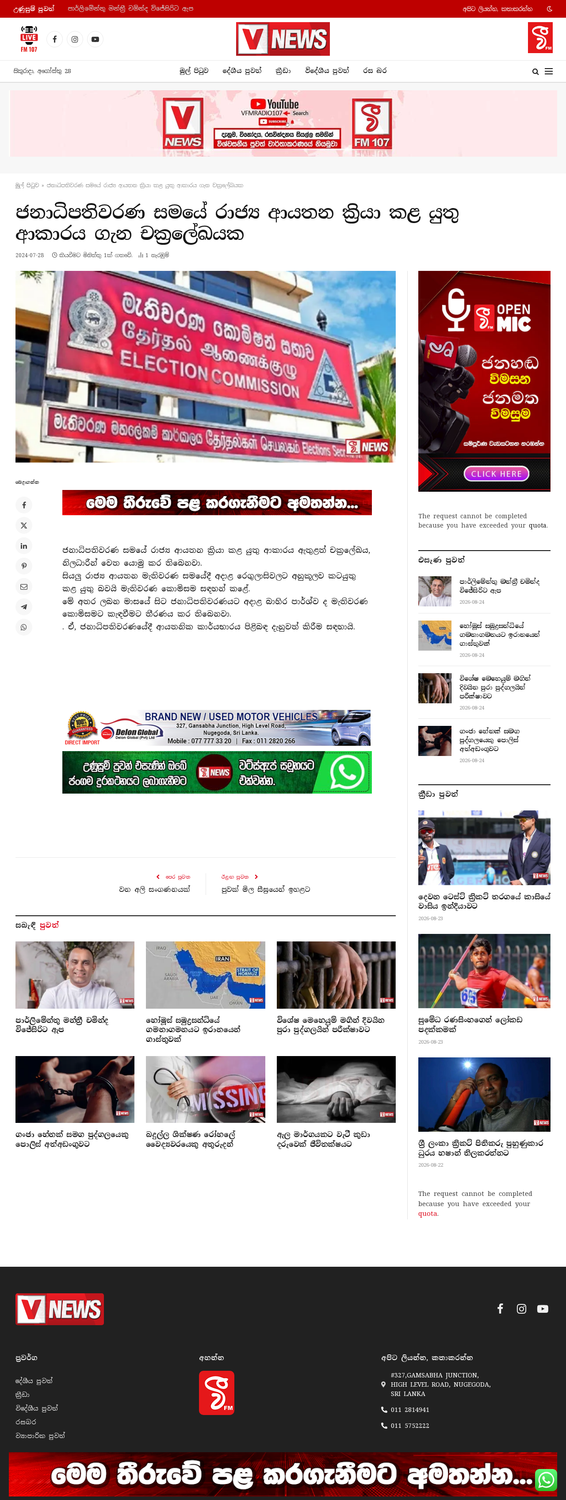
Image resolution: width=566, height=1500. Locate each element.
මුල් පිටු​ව (27, 185)
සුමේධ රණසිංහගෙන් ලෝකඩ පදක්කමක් (470, 1024)
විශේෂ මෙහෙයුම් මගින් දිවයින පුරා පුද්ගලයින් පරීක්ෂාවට (331, 1025)
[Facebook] (23, 505)
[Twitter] (23, 525)
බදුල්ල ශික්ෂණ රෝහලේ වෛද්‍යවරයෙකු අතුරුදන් (190, 1139)
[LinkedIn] (23, 545)
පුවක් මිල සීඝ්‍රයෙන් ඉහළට (266, 889)
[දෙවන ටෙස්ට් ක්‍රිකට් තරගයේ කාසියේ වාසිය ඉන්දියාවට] (484, 847)
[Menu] (549, 71)
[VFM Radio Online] (26, 39)
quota (538, 525)
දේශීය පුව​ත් (241, 71)
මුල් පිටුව (194, 71)
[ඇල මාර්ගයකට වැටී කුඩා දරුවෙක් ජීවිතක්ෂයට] (336, 1089)
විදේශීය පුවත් (327, 71)
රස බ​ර (375, 71)
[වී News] (283, 39)
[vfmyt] (283, 123)
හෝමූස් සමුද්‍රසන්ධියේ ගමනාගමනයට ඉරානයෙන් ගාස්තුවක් (157, 8)
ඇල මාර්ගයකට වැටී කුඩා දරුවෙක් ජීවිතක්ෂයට (323, 1139)
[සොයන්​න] (536, 71)
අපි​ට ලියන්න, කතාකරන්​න (497, 9)
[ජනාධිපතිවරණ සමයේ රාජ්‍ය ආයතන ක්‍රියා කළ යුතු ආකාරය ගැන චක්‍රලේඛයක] (205, 367)
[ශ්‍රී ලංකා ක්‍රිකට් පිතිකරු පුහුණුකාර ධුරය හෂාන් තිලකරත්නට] (484, 1094)
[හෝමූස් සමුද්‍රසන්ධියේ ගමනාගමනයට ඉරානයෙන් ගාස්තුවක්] (205, 974)
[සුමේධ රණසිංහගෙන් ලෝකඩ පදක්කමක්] (484, 971)
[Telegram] (23, 606)
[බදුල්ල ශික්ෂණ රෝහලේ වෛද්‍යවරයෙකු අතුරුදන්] (205, 1089)
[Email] (23, 586)
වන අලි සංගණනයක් (154, 889)
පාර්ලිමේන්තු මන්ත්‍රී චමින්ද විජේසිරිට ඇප (61, 1025)
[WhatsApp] (23, 627)
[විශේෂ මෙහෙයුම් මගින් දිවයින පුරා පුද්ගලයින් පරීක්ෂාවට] (336, 974)
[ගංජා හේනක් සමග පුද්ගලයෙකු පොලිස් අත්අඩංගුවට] (74, 1089)
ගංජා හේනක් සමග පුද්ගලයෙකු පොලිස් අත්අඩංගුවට (71, 1139)
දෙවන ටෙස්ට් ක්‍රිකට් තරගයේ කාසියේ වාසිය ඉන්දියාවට (484, 901)
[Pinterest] (23, 566)
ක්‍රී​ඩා (283, 71)
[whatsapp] (217, 772)
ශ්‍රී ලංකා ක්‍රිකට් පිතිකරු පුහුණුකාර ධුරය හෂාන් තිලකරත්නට (480, 1148)
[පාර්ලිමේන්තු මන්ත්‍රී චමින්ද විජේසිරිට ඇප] (74, 974)
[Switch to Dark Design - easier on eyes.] (549, 9)
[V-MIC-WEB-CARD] (484, 381)
